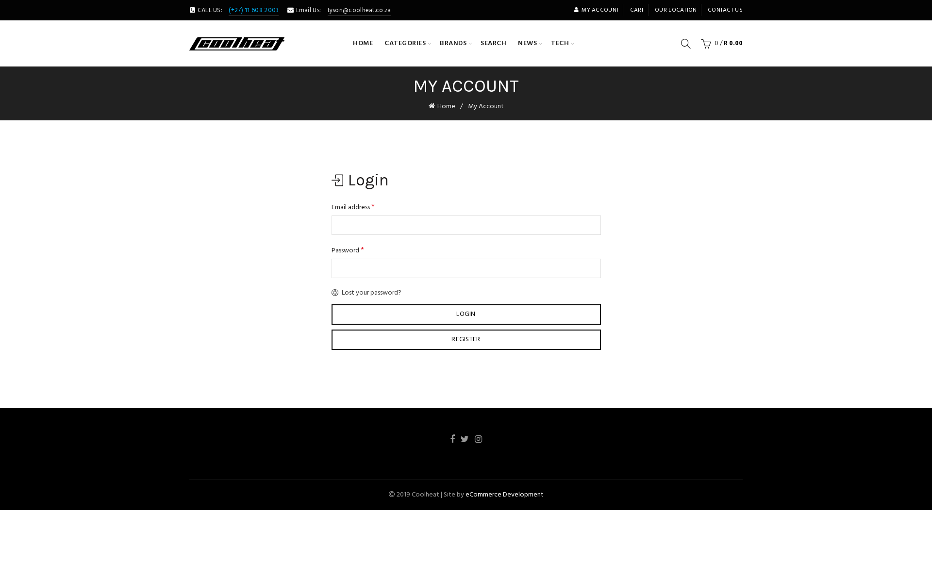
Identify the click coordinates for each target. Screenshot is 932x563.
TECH (560, 43)
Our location (676, 10)
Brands (453, 43)
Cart (637, 10)
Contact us (725, 10)
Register (465, 339)
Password (348, 250)
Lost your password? (371, 293)
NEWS (527, 43)
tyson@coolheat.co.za (359, 10)
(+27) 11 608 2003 (254, 10)
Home (363, 43)
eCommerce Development (505, 494)
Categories (405, 43)
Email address (353, 207)
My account (600, 10)
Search (493, 43)
